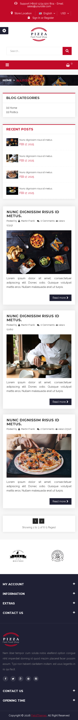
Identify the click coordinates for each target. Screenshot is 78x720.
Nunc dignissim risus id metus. (36, 140)
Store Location (23, 13)
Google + (20, 678)
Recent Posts (19, 129)
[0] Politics (12, 112)
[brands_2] (57, 556)
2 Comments (47, 429)
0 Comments (47, 220)
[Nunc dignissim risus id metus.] (12, 142)
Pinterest (28, 678)
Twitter (13, 678)
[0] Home (11, 107)
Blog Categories (23, 98)
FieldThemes (39, 715)
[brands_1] (18, 556)
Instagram (36, 678)
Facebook (5, 678)
